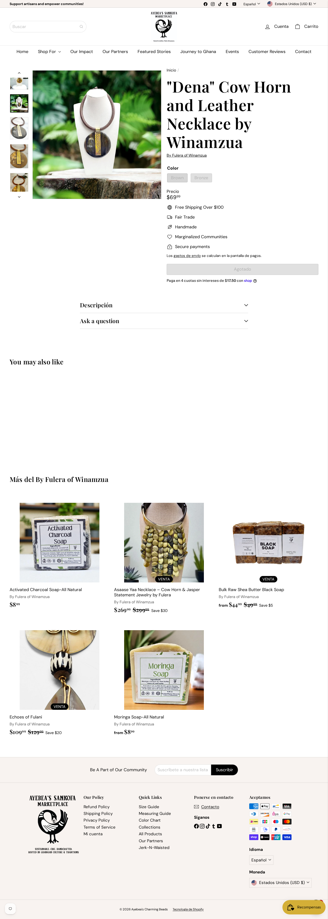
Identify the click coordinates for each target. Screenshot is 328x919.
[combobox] (48, 26)
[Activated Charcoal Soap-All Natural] (59, 553)
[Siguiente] (19, 195)
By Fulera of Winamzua (72, 479)
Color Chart (150, 820)
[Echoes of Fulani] (59, 680)
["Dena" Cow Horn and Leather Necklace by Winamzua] (33, 416)
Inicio (171, 70)
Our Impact (81, 51)
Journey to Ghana (198, 51)
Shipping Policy (98, 813)
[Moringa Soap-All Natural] (164, 680)
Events (232, 51)
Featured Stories (154, 51)
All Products (150, 833)
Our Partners (115, 51)
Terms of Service (99, 827)
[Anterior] (19, 74)
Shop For (47, 51)
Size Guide (149, 806)
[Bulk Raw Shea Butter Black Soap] (268, 553)
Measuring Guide (155, 813)
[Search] (81, 26)
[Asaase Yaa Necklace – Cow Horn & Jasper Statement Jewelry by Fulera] (164, 555)
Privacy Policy (97, 820)
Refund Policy (96, 806)
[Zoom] (97, 135)
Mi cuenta (93, 833)
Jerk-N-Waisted (154, 847)
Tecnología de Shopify (188, 909)
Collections (149, 827)
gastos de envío (187, 255)
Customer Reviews (267, 51)
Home (22, 51)
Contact (303, 51)
